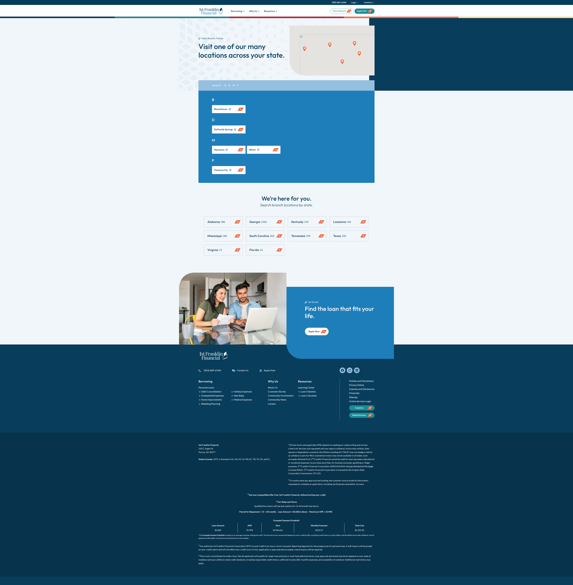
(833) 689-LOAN (339, 2)
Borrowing (236, 11)
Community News (277, 399)
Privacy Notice (356, 384)
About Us (273, 387)
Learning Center (306, 387)
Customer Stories (277, 391)
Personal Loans (206, 387)
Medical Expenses (243, 399)
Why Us (253, 11)
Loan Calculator (309, 395)
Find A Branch (339, 11)
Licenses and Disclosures (362, 389)
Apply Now (362, 11)
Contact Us (242, 370)
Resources (269, 11)
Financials (354, 393)
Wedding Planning (210, 403)
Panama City (222, 170)
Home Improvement (211, 399)
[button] (342, 62)
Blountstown (222, 109)
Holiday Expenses (243, 391)
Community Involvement (281, 395)
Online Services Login (360, 401)
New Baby (239, 395)
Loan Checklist (308, 391)
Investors (368, 2)
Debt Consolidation (211, 391)
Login (353, 2)
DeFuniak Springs (224, 129)
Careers (272, 403)
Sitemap (353, 397)
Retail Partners (359, 415)
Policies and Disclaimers (361, 380)
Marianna (220, 149)
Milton (253, 149)
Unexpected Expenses (212, 395)
